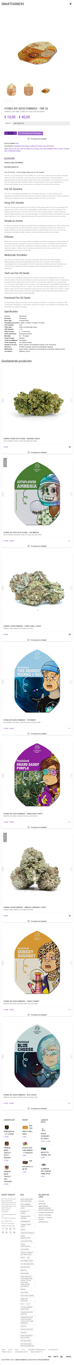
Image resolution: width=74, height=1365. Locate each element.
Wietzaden (41, 112)
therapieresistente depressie (27, 1313)
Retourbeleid (53, 1350)
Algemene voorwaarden (36, 1350)
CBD (4, 722)
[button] (70, 447)
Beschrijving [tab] (9, 158)
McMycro (23, 1270)
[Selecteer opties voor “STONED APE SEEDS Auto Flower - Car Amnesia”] (69, 541)
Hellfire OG (21, 149)
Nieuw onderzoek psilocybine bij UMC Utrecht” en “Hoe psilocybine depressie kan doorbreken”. (27, 1281)
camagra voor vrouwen (25, 1217)
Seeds (61, 149)
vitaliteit (23, 1332)
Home (3, 1350)
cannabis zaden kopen (26, 1225)
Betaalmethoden (21, 1352)
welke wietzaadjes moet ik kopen (27, 1336)
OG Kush (36, 149)
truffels (23, 1326)
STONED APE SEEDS (26, 112)
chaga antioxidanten (27, 1233)
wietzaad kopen (26, 1341)
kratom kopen (25, 1267)
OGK (41, 149)
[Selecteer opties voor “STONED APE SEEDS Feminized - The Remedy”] (69, 728)
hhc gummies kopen (27, 1261)
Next (69, 44)
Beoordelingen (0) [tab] (11, 167)
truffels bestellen (27, 1329)
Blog (16, 1350)
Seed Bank (15, 112)
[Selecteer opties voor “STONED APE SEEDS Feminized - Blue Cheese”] (69, 1103)
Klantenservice (43, 1222)
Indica (28, 149)
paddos (23, 1289)
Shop (10, 1350)
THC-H (22, 1304)
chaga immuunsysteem (25, 1237)
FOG (15, 149)
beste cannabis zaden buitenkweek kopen (27, 1206)
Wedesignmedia (43, 1360)
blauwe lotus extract (25, 1212)
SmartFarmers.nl (21, 1360)
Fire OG (10, 149)
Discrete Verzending (44, 1215)
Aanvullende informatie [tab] (13, 163)
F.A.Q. (23, 1350)
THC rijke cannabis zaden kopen (26, 1308)
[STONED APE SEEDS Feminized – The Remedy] (6, 101)
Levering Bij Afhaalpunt (45, 1212)
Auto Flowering (8, 441)
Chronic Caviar (18, 441)
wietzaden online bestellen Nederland (27, 1345)
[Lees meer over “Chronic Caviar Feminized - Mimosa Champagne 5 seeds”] (70, 916)
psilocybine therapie (27, 1296)
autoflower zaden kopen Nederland (27, 1200)
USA (35, 112)
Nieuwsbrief (42, 1204)
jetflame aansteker (27, 1264)
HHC (28, 1257)
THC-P (28, 1304)
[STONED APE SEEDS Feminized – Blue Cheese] (11, 101)
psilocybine (24, 1292)
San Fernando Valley (50, 149)
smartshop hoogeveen (24, 1300)
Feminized (7, 112)
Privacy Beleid (6, 1352)
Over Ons (41, 1201)
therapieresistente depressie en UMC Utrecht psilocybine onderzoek (27, 1320)
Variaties (8, 123)
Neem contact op (37, 1352)
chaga (23, 1230)
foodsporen (25, 1249)
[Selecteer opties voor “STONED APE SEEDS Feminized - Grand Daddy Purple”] (69, 822)
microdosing (25, 1273)
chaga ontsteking (26, 1241)
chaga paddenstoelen (25, 1245)
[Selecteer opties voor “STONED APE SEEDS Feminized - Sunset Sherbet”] (69, 1010)
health (23, 1257)
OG (32, 149)
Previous (5, 44)
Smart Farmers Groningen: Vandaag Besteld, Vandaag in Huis (46, 1208)
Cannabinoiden (25, 1221)
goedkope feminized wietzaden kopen (27, 1253)
